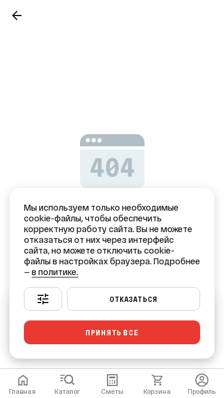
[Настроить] (43, 299)
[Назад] (17, 15)
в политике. (55, 272)
